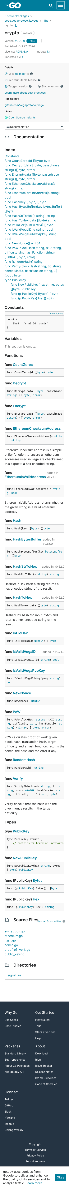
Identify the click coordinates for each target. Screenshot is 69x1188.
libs (46, 20)
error (36, 395)
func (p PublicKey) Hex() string (33, 298)
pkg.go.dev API (14, 1071)
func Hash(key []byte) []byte (25, 202)
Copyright (35, 1144)
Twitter (9, 1099)
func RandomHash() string (24, 261)
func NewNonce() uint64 (22, 243)
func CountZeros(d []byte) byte (27, 161)
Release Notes (44, 1071)
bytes (49, 551)
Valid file (19, 73)
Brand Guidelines (45, 1077)
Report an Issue (35, 1161)
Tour (38, 1026)
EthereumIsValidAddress (25, 477)
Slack (8, 1111)
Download (41, 1053)
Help (38, 1038)
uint (33, 723)
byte (40, 372)
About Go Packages (17, 1065)
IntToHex (20, 633)
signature (14, 975)
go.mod (20, 73)
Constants (12, 156)
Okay (60, 1177)
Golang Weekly (14, 1129)
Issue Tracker (43, 1065)
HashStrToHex (25, 566)
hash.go (10, 940)
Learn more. (34, 1183)
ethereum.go (14, 936)
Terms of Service (35, 1149)
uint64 (39, 640)
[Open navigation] (60, 5)
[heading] (16, 5)
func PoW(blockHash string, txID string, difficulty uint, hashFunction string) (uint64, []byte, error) (33, 252)
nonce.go (11, 945)
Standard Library (15, 1053)
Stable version (50, 86)
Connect (12, 1092)
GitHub (9, 1105)
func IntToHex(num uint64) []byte (29, 225)
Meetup (9, 1123)
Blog (38, 1059)
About (40, 1046)
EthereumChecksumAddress (37, 428)
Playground (42, 1019)
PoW (17, 712)
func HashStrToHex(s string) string (30, 216)
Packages (12, 1046)
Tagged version (18, 86)
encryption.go (15, 931)
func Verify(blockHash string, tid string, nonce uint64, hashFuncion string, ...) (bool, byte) (33, 270)
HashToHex (22, 597)
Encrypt (19, 406)
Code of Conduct (46, 1084)
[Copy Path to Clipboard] (16, 25)
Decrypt (19, 383)
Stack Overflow (45, 1032)
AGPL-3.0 (22, 51)
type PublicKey (15, 280)
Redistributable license (23, 80)
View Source (56, 313)
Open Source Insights (21, 117)
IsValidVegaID (24, 652)
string (11, 395)
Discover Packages (17, 16)
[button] (6, 73)
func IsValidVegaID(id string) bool (29, 229)
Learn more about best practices (25, 92)
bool (14, 492)
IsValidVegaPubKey (29, 671)
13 (43, 51)
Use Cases (11, 1019)
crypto (9, 25)
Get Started (44, 1013)
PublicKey (21, 831)
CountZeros (23, 365)
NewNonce (22, 693)
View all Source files (49, 921)
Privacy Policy (35, 1155)
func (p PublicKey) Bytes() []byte (34, 294)
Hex (36, 899)
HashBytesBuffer (27, 539)
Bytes (37, 880)
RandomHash (24, 760)
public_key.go (14, 954)
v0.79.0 (15, 40)
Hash (17, 521)
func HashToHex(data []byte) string (30, 220)
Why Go (11, 1013)
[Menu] (34, 127)
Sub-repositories (15, 1059)
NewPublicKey (25, 858)
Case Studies (13, 1026)
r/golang (10, 1117)
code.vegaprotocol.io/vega (22, 20)
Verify (18, 778)
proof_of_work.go (17, 949)
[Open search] (51, 5)
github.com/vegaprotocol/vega (24, 105)
